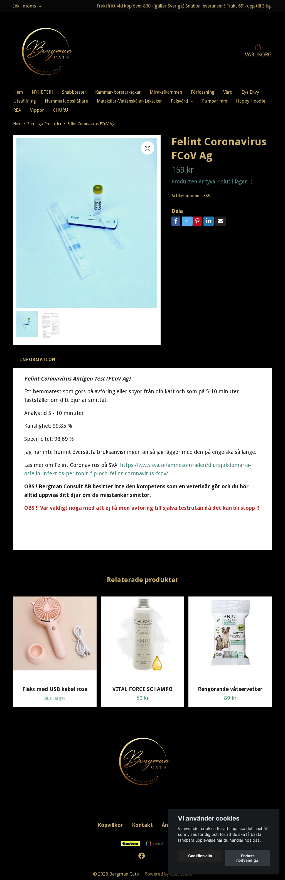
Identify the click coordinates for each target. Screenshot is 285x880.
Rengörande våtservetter (230, 689)
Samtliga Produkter (44, 123)
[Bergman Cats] (45, 51)
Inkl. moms (25, 6)
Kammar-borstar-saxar (118, 92)
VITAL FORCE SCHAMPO (142, 689)
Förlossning (202, 92)
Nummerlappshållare (66, 101)
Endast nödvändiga (247, 858)
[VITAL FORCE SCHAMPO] (142, 639)
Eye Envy (250, 92)
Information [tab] (38, 359)
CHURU (60, 110)
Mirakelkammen (166, 92)
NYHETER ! (42, 92)
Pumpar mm (214, 101)
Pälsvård (179, 101)
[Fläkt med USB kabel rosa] (55, 639)
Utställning (24, 101)
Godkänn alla (200, 856)
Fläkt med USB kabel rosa (55, 689)
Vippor (37, 110)
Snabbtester (74, 92)
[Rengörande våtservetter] (230, 639)
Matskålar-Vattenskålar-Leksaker (129, 101)
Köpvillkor (110, 825)
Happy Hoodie (250, 101)
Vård (228, 92)
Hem (18, 92)
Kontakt (142, 825)
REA (17, 110)
